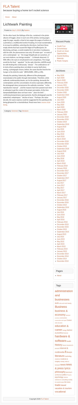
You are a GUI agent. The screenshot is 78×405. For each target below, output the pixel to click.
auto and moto (63, 303)
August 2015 (61, 234)
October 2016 (62, 205)
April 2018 (60, 161)
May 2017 (60, 188)
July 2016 (60, 212)
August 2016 (61, 210)
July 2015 (60, 237)
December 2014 (63, 254)
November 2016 (63, 202)
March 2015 (61, 246)
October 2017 (62, 175)
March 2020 (61, 109)
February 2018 (62, 166)
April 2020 (60, 107)
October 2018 (62, 146)
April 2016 (60, 219)
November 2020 (63, 90)
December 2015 (63, 224)
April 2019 (60, 136)
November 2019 (63, 119)
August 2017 (61, 180)
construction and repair (60, 320)
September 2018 (63, 149)
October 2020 (62, 92)
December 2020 (63, 87)
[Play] (58, 32)
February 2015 (62, 249)
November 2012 (63, 261)
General (14, 111)
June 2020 (61, 102)
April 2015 (60, 244)
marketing (68, 356)
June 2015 (61, 239)
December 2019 (63, 117)
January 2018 (62, 168)
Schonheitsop (62, 48)
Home (7, 17)
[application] (64, 29)
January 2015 (62, 251)
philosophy (60, 372)
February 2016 (62, 222)
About (14, 17)
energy (65, 330)
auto (57, 303)
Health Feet (61, 46)
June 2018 (61, 156)
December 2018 (63, 141)
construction (63, 318)
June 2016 (61, 215)
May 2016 (60, 217)
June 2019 (61, 131)
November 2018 (63, 144)
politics (64, 375)
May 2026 (60, 75)
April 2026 (60, 78)
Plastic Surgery (62, 61)
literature (25, 111)
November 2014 (63, 256)
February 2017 (62, 195)
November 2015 (63, 227)
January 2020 (62, 114)
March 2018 (61, 163)
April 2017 (60, 190)
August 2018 (61, 151)
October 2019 (62, 122)
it (65, 351)
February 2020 (62, 112)
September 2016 (63, 207)
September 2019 (63, 124)
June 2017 (61, 185)
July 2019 (60, 129)
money (62, 361)
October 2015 (62, 229)
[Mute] (70, 32)
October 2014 (62, 259)
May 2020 (60, 105)
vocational (60, 391)
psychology (59, 377)
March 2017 (61, 193)
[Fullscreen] (72, 32)
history (58, 344)
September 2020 (63, 95)
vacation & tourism (63, 388)
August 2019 (61, 127)
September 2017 (63, 178)
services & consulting (61, 379)
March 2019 (61, 139)
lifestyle (69, 352)
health (69, 341)
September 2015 (63, 232)
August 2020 (61, 97)
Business (61, 306)
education (60, 322)
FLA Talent (11, 6)
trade (57, 385)
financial (65, 333)
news (62, 364)
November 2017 (63, 173)
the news (67, 382)
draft (56, 322)
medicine (57, 359)
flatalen (27, 30)
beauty (70, 303)
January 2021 (62, 85)
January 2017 (62, 197)
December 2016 (63, 200)
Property (69, 374)
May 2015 (60, 241)
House (64, 345)
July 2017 (60, 183)
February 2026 (62, 83)
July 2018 (60, 153)
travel (63, 385)
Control (69, 320)
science (66, 377)
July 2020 (60, 100)
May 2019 (60, 134)
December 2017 (63, 171)
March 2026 (61, 80)
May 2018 (60, 158)
